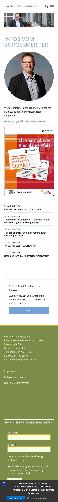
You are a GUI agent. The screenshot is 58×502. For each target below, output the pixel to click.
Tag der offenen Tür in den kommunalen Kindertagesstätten (25, 234)
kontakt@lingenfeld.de (24, 359)
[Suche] (45, 6)
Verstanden (15, 498)
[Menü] (52, 6)
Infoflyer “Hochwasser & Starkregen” (23, 209)
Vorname (13, 432)
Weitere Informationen (38, 498)
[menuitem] (45, 6)
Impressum (10, 371)
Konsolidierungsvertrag (16, 382)
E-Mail (11, 444)
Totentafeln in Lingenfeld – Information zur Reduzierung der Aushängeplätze (26, 221)
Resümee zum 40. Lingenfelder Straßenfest (26, 255)
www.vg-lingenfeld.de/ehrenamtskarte (24, 121)
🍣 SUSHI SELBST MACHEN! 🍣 (20, 245)
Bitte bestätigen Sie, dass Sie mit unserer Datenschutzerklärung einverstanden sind (28, 470)
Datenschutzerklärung (16, 376)
